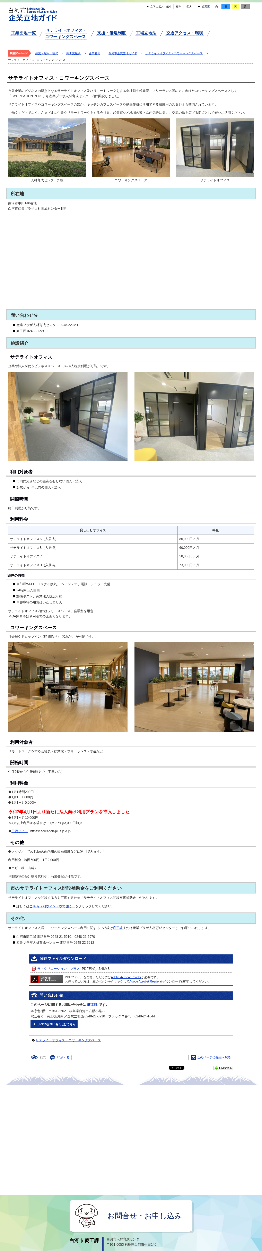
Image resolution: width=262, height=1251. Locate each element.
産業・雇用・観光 (46, 53)
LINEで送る (223, 1068)
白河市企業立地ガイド (122, 53)
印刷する (63, 1057)
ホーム (20, 53)
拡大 (188, 6)
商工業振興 (73, 53)
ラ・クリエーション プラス (58, 968)
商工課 (118, 928)
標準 (178, 6)
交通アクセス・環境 (184, 33)
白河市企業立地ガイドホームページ (33, 14)
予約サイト (19, 831)
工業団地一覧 (23, 33)
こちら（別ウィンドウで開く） (52, 906)
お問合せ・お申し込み (144, 1216)
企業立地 (94, 53)
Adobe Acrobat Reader (126, 977)
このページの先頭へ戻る (214, 1057)
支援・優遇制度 (111, 33)
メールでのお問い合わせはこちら (54, 1024)
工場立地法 (146, 33)
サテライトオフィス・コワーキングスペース (66, 33)
